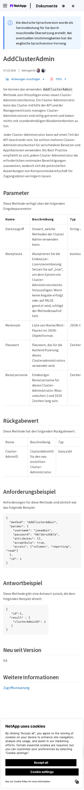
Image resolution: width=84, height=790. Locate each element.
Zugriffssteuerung (16, 688)
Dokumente (47, 5)
